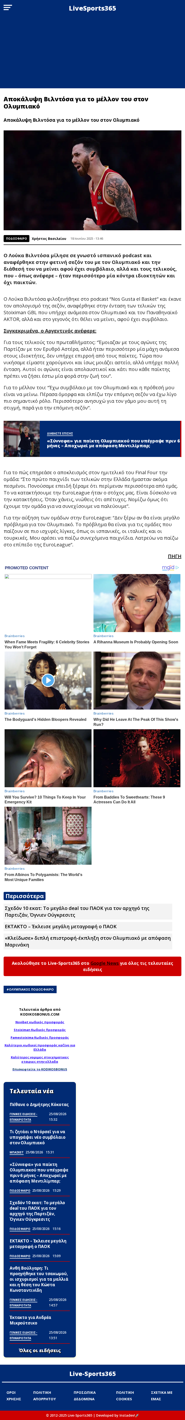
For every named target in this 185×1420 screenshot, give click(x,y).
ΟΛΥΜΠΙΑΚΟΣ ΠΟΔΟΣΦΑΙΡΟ (31, 989)
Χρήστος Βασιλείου (49, 238)
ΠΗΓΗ (174, 556)
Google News (105, 963)
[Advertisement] (92, 52)
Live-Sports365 (92, 1373)
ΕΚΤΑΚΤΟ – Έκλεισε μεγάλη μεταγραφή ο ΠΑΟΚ (61, 926)
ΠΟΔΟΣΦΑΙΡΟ (16, 239)
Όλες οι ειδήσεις (40, 1350)
